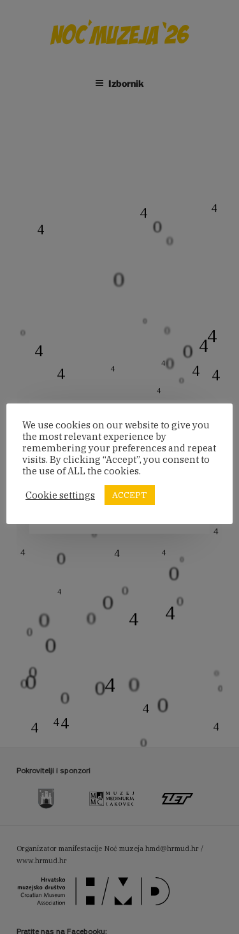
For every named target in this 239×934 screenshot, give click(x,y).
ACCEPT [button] (129, 495)
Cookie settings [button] (60, 495)
